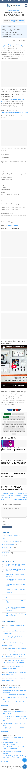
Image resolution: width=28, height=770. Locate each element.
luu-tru (3, 538)
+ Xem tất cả (4, 705)
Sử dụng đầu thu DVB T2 (8, 544)
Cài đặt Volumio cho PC (15, 417)
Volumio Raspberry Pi (15, 431)
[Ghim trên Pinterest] (16, 410)
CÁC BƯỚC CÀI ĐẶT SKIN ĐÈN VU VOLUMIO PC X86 (12, 30)
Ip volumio (15, 419)
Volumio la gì (17, 429)
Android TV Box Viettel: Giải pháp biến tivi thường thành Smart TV (15, 565)
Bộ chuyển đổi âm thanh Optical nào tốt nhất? (15, 716)
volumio (22, 426)
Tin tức (4, 555)
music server (10, 421)
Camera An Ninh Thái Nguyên (10, 535)
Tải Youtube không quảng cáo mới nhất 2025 (15, 585)
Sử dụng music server (13, 10)
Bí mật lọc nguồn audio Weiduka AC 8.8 (13, 728)
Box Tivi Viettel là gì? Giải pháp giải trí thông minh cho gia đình (15, 570)
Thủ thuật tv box (6, 553)
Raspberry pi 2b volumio (20, 424)
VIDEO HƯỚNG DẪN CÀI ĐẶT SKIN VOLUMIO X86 (12, 35)
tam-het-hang (5, 550)
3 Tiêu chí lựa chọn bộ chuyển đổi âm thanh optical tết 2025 (15, 608)
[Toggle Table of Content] (23, 27)
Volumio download (8, 429)
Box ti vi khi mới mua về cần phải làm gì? (15, 596)
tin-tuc (17, 426)
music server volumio (7, 424)
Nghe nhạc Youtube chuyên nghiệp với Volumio (15, 601)
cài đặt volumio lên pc (13, 225)
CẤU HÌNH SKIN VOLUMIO (10, 32)
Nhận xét (9, 576)
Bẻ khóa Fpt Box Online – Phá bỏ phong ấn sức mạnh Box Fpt (16, 614)
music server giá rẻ (19, 421)
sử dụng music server (9, 426)
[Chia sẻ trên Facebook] (8, 410)
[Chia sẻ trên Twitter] (11, 410)
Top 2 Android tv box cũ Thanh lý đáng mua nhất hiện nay (15, 580)
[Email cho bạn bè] (14, 410)
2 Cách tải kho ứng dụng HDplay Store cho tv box (15, 590)
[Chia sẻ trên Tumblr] (19, 410)
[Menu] (2, 5)
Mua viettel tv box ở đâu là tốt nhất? (15, 574)
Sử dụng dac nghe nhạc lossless (10, 541)
